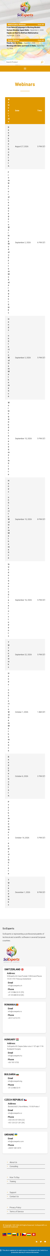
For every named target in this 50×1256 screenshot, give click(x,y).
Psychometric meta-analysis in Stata (9, 838)
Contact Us (14, 1196)
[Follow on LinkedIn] (36, 1241)
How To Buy (14, 1177)
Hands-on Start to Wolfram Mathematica (22, 33)
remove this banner (32, 1252)
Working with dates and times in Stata (21, 46)
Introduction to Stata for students (8, 600)
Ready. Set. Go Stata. (15, 43)
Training (13, 1181)
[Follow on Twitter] (41, 1241)
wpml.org (22, 1250)
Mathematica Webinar (17, 25)
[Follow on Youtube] (45, 1241)
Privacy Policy (15, 1207)
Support (13, 1192)
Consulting (14, 1166)
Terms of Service (17, 1211)
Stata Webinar (13, 40)
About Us (13, 1162)
